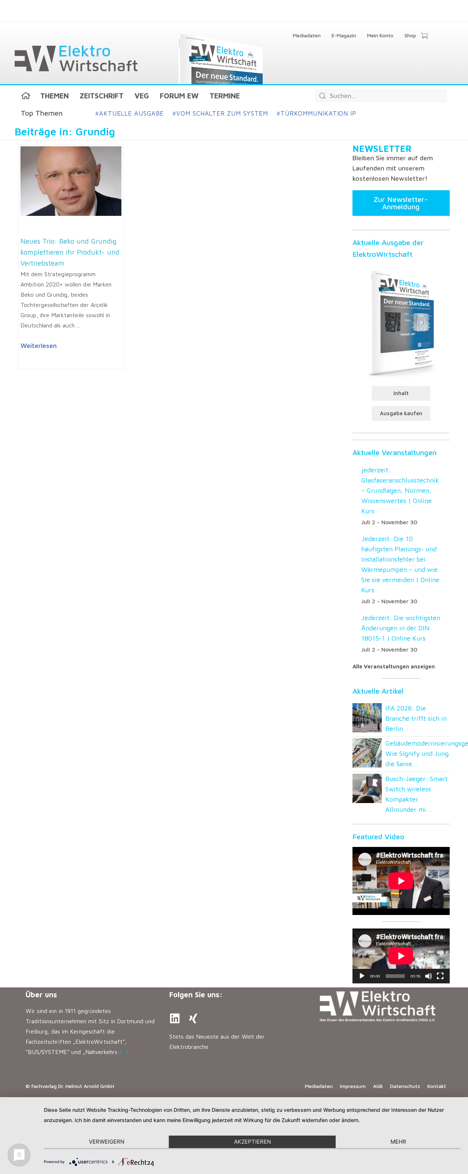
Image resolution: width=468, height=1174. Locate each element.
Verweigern (106, 1141)
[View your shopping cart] (424, 36)
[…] (123, 1052)
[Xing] (193, 1018)
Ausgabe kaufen (401, 413)
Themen (54, 95)
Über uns (41, 994)
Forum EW (179, 95)
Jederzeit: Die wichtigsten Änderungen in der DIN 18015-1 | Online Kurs (400, 628)
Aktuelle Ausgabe (129, 113)
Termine (225, 95)
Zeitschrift (102, 95)
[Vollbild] (440, 976)
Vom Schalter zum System (220, 113)
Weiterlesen (38, 345)
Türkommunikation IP (316, 113)
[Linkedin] (174, 1018)
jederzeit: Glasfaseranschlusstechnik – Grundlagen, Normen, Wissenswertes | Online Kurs (400, 490)
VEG (142, 95)
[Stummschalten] (428, 976)
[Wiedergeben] (362, 976)
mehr (398, 1141)
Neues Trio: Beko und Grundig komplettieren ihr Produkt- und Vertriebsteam (70, 252)
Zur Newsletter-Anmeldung (401, 203)
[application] (401, 956)
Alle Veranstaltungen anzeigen (393, 666)
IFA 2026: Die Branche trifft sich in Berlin (416, 718)
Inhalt (401, 393)
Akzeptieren (252, 1141)
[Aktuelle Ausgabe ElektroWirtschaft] (401, 322)
